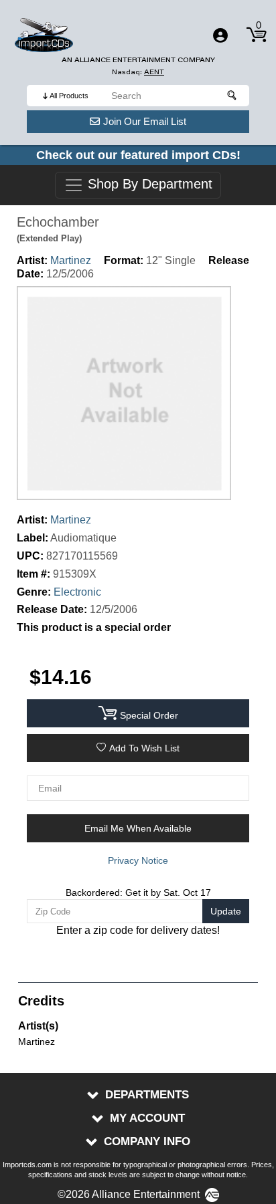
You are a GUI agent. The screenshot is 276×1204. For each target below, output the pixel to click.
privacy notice (138, 860)
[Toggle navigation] (220, 35)
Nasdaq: (138, 72)
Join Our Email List (144, 121)
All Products (69, 96)
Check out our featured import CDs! (138, 155)
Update (225, 911)
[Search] (232, 95)
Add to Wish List (144, 748)
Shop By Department (148, 184)
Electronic (77, 592)
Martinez (70, 260)
